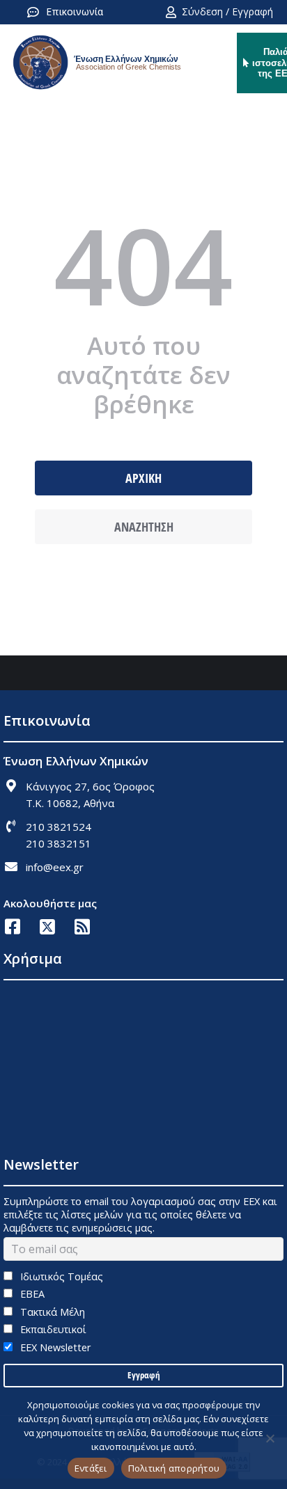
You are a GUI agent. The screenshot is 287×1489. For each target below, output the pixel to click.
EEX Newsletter (54, 1347)
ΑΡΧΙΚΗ (143, 478)
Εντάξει (91, 1468)
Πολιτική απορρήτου (174, 1468)
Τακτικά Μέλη (51, 1312)
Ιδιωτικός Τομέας (60, 1276)
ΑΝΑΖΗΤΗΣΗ (143, 526)
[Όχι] (270, 1438)
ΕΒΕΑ (31, 1293)
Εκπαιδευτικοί (51, 1329)
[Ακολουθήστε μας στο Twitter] (47, 926)
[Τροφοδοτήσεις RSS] (82, 926)
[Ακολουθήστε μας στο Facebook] (12, 926)
